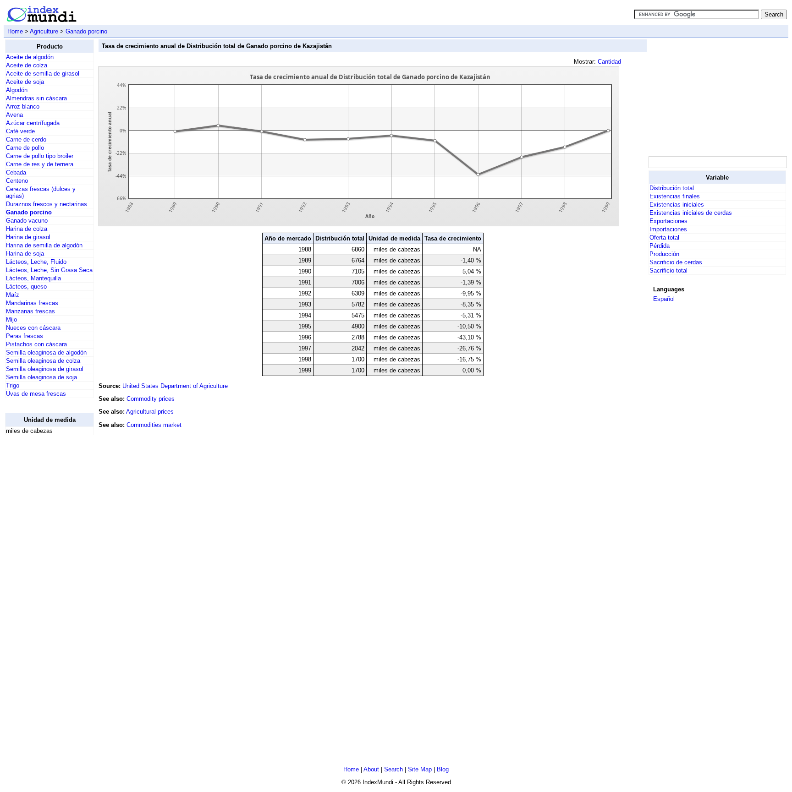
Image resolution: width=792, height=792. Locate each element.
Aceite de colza (26, 65)
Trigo (12, 385)
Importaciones (668, 229)
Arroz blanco (22, 106)
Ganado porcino (86, 31)
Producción (664, 254)
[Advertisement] (41, 579)
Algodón (17, 90)
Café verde (20, 131)
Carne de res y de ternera (39, 164)
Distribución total (671, 188)
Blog (443, 769)
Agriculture (44, 31)
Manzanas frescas (30, 311)
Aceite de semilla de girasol (42, 73)
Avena (14, 114)
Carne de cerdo (26, 139)
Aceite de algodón (30, 57)
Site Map (420, 769)
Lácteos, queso (26, 286)
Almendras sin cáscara (36, 98)
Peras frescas (24, 336)
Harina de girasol (28, 237)
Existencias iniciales (676, 204)
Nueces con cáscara (33, 327)
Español (664, 298)
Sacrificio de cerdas (675, 262)
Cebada (16, 172)
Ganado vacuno (27, 220)
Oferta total (664, 237)
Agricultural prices (150, 411)
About (371, 769)
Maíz (12, 294)
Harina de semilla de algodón (44, 245)
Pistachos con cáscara (36, 344)
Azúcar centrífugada (33, 123)
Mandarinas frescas (32, 303)
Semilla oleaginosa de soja (41, 377)
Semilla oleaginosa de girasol (44, 369)
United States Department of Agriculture (175, 385)
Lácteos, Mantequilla (33, 278)
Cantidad (609, 61)
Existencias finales (674, 196)
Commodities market (154, 424)
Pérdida (659, 245)
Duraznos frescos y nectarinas (46, 204)
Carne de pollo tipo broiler (39, 156)
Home (15, 31)
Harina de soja (25, 253)
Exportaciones (668, 221)
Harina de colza (26, 228)
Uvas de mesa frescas (36, 393)
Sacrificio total (668, 270)
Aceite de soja (25, 81)
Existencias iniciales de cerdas (690, 212)
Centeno (17, 180)
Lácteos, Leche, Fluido (36, 261)
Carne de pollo (25, 147)
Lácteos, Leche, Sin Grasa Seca (49, 270)
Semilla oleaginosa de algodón (46, 352)
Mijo (11, 319)
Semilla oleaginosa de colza (43, 360)
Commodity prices (150, 398)
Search (393, 769)
